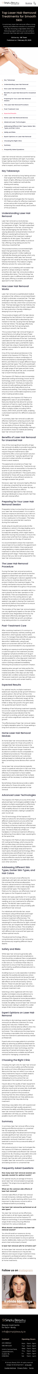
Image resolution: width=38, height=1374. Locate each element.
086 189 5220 (7, 1346)
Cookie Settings (10, 1368)
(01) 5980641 (6, 1343)
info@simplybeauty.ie (14, 1331)
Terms (31, 1368)
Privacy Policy (22, 1368)
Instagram (26, 1270)
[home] (10, 3)
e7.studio (28, 1365)
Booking (28, 3)
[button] (34, 3)
